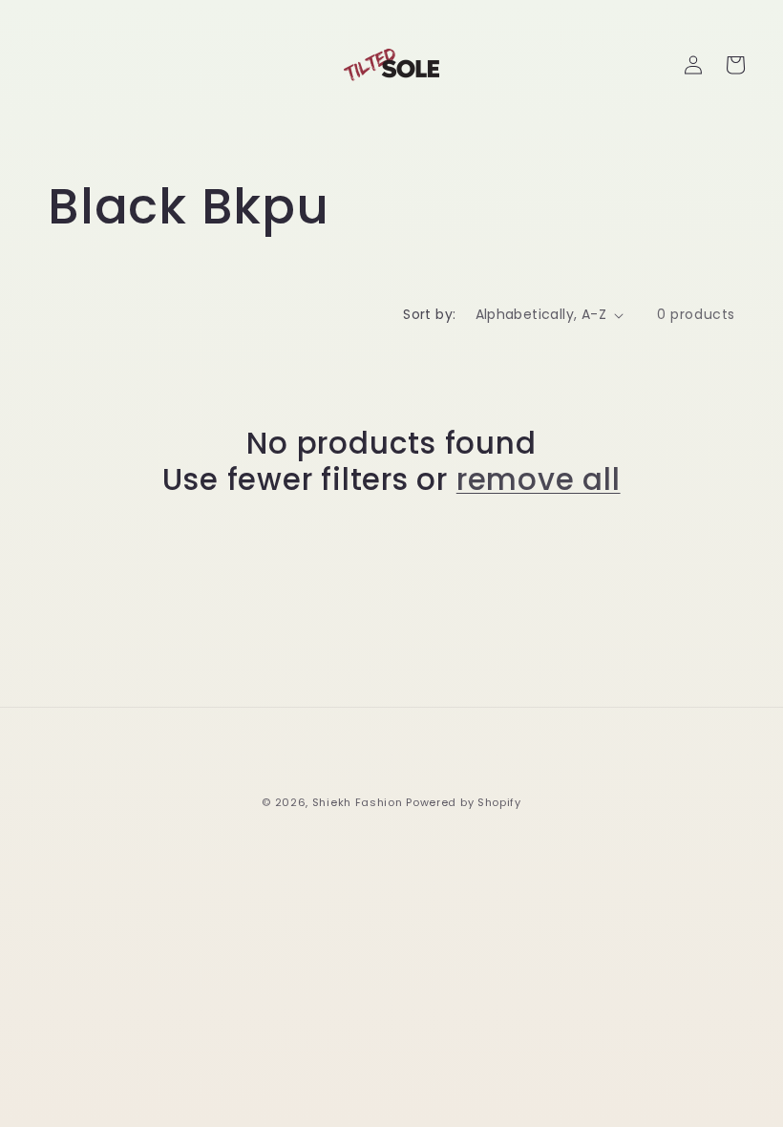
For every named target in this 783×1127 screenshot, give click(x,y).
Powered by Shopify (463, 802)
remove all (538, 479)
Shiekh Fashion (357, 802)
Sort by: (429, 314)
